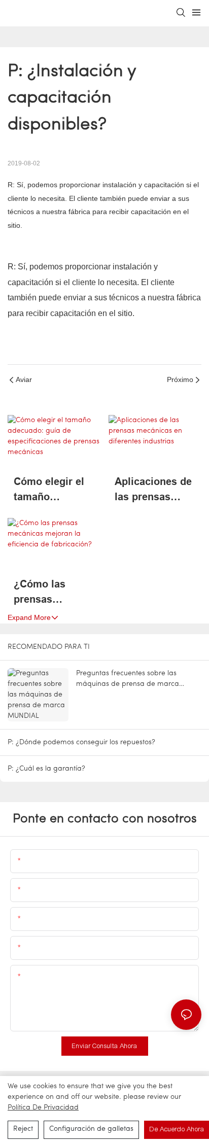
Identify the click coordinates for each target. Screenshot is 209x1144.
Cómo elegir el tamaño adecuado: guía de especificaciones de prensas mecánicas (51, 490)
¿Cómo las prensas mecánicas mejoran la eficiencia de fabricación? (44, 592)
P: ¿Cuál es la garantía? (46, 769)
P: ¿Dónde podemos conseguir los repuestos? (81, 742)
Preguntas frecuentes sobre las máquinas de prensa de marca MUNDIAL (127, 679)
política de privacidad (43, 1108)
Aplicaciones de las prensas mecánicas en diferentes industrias (153, 490)
